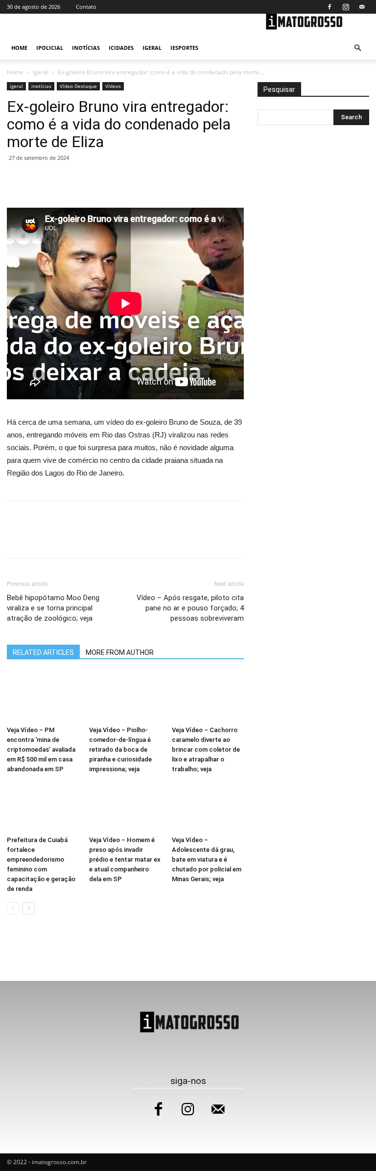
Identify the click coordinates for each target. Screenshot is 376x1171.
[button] (357, 48)
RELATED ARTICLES (43, 652)
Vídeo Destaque (78, 86)
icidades (121, 47)
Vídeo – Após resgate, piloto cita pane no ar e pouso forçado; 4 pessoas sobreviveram (190, 608)
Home (19, 47)
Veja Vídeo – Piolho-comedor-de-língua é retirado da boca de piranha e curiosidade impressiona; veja (120, 749)
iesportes (184, 47)
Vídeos (113, 86)
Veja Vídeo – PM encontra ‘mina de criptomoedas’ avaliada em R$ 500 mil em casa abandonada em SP (41, 749)
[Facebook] (329, 7)
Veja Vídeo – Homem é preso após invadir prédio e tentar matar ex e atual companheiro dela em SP (125, 859)
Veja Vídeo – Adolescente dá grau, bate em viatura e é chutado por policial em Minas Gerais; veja (206, 859)
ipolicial (49, 47)
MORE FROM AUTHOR (120, 652)
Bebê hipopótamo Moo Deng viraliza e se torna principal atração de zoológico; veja (53, 608)
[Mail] (361, 7)
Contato (86, 6)
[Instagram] (345, 7)
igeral (152, 47)
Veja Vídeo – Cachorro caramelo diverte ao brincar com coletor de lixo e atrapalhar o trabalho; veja (206, 749)
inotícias (86, 47)
